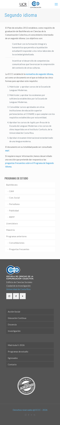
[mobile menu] (56, 4)
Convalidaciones (16, 243)
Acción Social (14, 311)
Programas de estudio (18, 351)
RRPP (12, 217)
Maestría (10, 230)
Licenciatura (12, 223)
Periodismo (14, 204)
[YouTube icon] (31, 415)
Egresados (13, 358)
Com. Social (14, 197)
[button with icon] (9, 296)
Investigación (14, 331)
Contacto (12, 364)
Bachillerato (12, 184)
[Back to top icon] (54, 419)
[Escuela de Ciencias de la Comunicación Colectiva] (30, 4)
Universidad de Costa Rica (18, 289)
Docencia (12, 324)
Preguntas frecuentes (19, 249)
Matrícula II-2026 (16, 345)
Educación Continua (17, 318)
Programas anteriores (16, 236)
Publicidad (14, 210)
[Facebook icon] (28, 415)
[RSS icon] (34, 415)
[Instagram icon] (26, 415)
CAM (11, 191)
